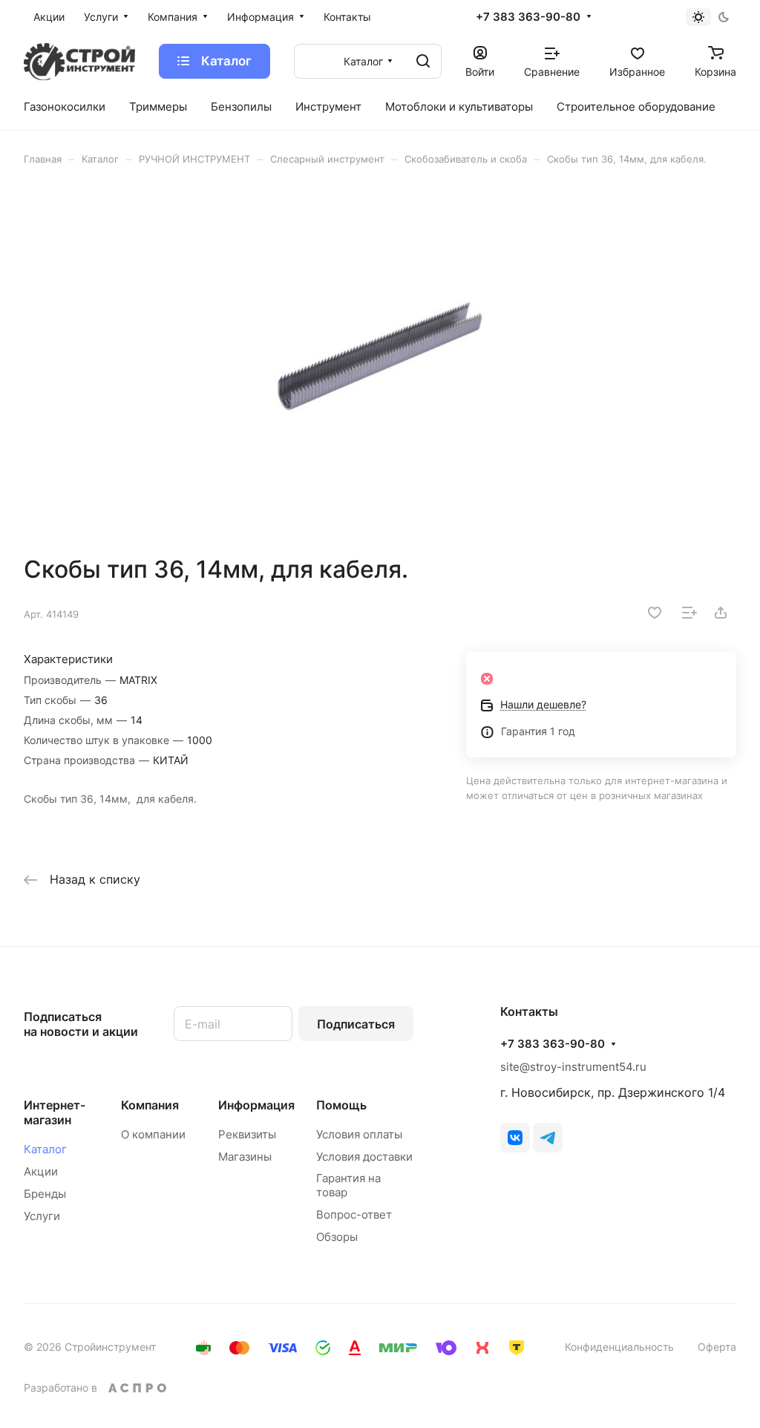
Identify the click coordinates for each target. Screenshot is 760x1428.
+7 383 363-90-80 (528, 17)
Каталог (45, 1149)
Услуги (42, 1216)
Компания (150, 1105)
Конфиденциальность (619, 1346)
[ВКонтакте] (515, 1137)
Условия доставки (364, 1157)
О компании (153, 1134)
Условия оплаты (359, 1134)
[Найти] (423, 61)
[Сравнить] (689, 612)
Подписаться (356, 1024)
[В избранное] (654, 612)
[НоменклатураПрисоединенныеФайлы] (380, 360)
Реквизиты (247, 1134)
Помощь (341, 1105)
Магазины (245, 1157)
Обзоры (337, 1237)
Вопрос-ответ (354, 1214)
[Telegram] (548, 1137)
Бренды (45, 1194)
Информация (256, 1105)
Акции (41, 1171)
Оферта (717, 1346)
